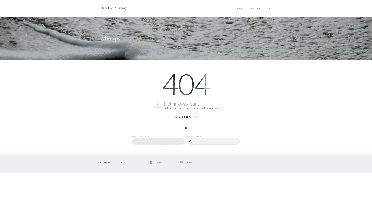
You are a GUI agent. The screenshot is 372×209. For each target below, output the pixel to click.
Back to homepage (184, 117)
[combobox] (158, 141)
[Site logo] (110, 8)
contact (188, 162)
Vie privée (132, 162)
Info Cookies (121, 162)
